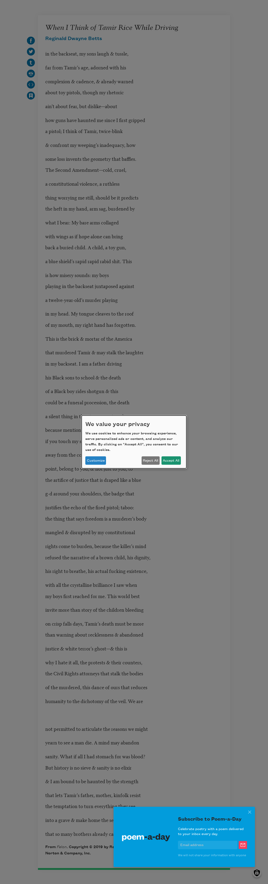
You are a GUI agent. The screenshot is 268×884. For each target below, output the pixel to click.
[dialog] (134, 442)
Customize (96, 460)
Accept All (171, 460)
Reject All (150, 460)
